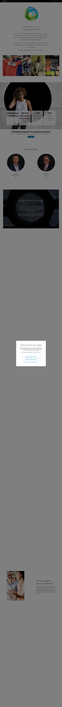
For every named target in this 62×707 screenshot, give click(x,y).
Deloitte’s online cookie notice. (35, 352)
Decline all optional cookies (31, 359)
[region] (31, 353)
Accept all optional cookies (31, 356)
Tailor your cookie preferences (31, 362)
